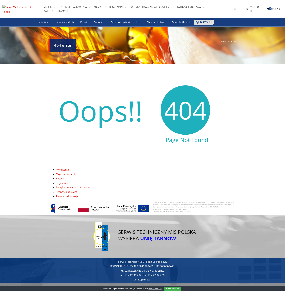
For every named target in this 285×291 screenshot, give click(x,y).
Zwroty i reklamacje (56, 11)
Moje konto (51, 6)
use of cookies (155, 288)
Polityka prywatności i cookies (149, 6)
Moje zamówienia (76, 6)
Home (223, 41)
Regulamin (116, 6)
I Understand (172, 288)
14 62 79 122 (205, 22)
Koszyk (98, 6)
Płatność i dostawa (188, 6)
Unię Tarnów (158, 238)
